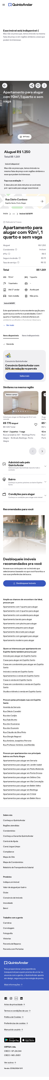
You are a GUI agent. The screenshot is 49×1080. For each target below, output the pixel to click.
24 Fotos (26, 136)
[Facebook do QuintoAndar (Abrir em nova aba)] (5, 998)
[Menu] (3, 4)
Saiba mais (24, 376)
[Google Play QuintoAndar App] (12, 1040)
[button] (24, 466)
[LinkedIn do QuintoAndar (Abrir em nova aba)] (21, 998)
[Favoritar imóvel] (38, 85)
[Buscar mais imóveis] (4, 85)
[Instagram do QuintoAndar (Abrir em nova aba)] (11, 998)
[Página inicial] (20, 4)
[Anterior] (32, 451)
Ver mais (10, 325)
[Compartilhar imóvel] (31, 85)
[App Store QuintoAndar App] (28, 1040)
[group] (20, 417)
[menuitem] (7, 213)
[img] (20, 403)
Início (5, 214)
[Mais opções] (44, 85)
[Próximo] (42, 451)
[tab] (11, 335)
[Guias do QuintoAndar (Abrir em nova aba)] (16, 998)
